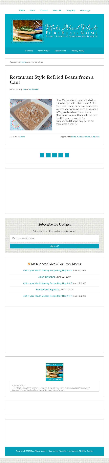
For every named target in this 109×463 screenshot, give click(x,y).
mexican (80, 137)
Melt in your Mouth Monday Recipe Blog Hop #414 (47, 295)
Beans (22, 137)
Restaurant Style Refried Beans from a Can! (52, 80)
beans (73, 137)
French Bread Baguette (47, 289)
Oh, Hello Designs (86, 451)
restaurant (95, 137)
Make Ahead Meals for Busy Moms (44, 451)
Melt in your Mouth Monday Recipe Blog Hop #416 (47, 270)
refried (87, 137)
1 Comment (33, 89)
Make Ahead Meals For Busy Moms (54, 30)
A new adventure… (47, 276)
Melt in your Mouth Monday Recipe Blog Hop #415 (47, 283)
